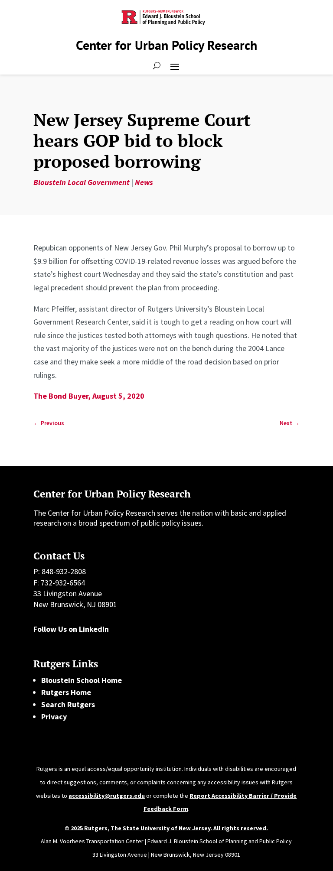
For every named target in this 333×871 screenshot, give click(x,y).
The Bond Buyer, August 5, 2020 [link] (88, 396)
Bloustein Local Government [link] (81, 182)
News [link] (144, 182)
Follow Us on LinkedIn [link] (71, 629)
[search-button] (156, 66)
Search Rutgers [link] (68, 704)
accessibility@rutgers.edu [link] (107, 796)
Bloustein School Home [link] (81, 680)
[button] (175, 66)
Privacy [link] (54, 717)
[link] (48, 423)
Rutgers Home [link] (66, 692)
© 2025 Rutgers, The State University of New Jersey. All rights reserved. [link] (166, 828)
